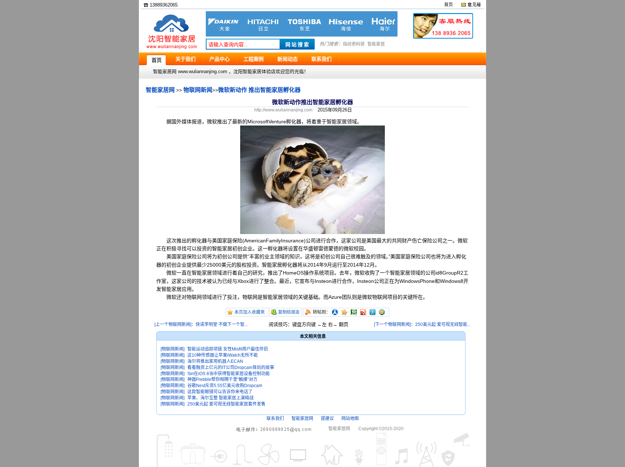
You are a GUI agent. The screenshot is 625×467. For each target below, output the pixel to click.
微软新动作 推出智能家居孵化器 (259, 90)
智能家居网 (160, 90)
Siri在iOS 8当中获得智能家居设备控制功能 (228, 373)
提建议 (327, 418)
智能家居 (376, 44)
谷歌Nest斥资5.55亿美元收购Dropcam (224, 385)
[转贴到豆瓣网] (353, 312)
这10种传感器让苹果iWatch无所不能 (222, 355)
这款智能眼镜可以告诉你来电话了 (219, 391)
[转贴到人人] (335, 312)
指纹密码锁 (354, 44)
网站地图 (350, 418)
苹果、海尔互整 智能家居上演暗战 (220, 397)
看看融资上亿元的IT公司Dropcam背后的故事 (230, 367)
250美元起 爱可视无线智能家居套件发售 (226, 404)
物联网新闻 (197, 90)
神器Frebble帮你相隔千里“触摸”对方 (222, 379)
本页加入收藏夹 (249, 312)
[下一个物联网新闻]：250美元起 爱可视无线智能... (422, 324)
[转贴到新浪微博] (363, 312)
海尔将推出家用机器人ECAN (215, 361)
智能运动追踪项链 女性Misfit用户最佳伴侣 (227, 349)
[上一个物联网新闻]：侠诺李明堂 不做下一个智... (201, 324)
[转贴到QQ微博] (372, 312)
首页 (448, 4)
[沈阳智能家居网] (171, 49)
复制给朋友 (289, 312)
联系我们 (275, 418)
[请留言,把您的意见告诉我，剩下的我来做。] (470, 4)
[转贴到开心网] (344, 312)
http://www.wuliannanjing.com (283, 109)
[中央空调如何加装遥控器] (301, 35)
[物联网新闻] (172, 349)
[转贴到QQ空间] (382, 312)
